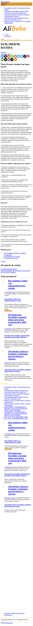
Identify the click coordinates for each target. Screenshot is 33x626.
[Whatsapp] (12, 56)
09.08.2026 (7, 363)
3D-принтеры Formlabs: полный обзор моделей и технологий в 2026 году (16, 12)
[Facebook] (2, 56)
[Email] (2, 59)
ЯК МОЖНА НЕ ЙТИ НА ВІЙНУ (15, 253)
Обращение (8, 615)
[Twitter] (21, 56)
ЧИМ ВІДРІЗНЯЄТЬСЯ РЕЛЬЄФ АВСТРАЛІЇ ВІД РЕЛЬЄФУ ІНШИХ (15, 271)
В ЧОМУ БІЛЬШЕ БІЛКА (9, 269)
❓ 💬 (6, 34)
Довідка (3, 52)
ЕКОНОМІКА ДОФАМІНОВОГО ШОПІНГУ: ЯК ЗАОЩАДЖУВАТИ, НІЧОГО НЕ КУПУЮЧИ (15, 408)
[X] (5, 56)
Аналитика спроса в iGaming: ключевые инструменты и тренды (16, 15)
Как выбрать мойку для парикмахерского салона (18, 284)
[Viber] (8, 59)
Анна (9, 54)
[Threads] (24, 56)
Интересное (8, 311)
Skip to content (5, 1)
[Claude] (15, 56)
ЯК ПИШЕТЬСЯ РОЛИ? (12, 256)
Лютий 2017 (8, 255)
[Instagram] (28, 56)
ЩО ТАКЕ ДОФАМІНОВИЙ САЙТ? (16, 417)
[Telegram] (18, 56)
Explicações (7, 36)
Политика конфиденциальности (14, 613)
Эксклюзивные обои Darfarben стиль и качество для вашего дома (16, 18)
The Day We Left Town (11, 258)
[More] (16, 59)
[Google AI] (12, 59)
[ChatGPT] (5, 59)
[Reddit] (8, 56)
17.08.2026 (7, 292)
